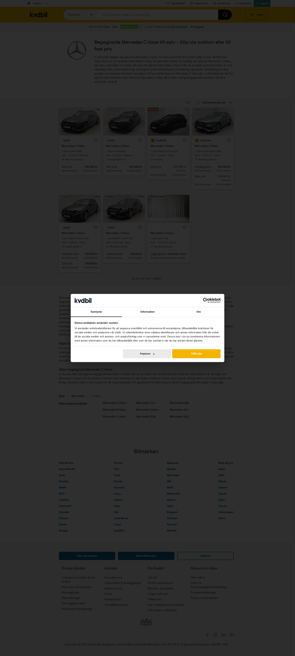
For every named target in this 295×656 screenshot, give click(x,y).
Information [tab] (147, 311)
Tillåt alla (196, 353)
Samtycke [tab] (96, 311)
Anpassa (145, 353)
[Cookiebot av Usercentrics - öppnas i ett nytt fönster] (206, 300)
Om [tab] (198, 311)
